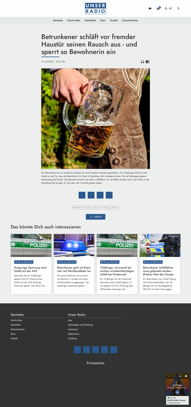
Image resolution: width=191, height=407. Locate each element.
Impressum (73, 329)
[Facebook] (19, 8)
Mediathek (90, 20)
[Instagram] (25, 8)
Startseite (58, 20)
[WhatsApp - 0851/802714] (36, 8)
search (178, 8)
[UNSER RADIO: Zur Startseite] (95, 8)
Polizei (106, 207)
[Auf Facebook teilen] (82, 195)
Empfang (72, 338)
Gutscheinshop (130, 20)
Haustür (88, 207)
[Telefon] (30, 8)
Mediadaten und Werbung (80, 324)
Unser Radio (76, 314)
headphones (142, 62)
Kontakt (114, 20)
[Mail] (13, 8)
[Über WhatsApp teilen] (100, 195)
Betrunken (77, 207)
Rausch (115, 207)
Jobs (70, 320)
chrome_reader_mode (148, 62)
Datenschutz (73, 333)
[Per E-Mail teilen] (109, 195)
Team (103, 20)
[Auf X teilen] (91, 195)
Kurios (97, 207)
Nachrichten (73, 20)
